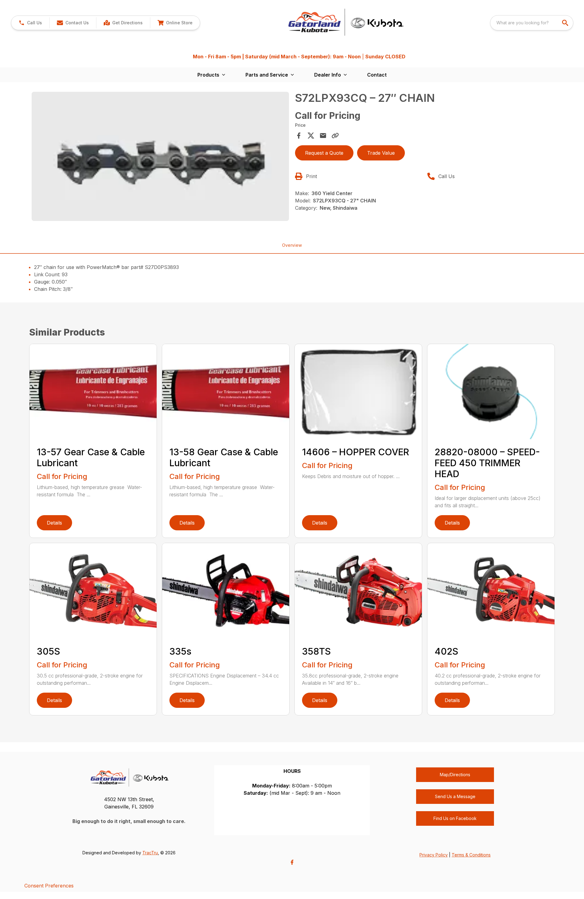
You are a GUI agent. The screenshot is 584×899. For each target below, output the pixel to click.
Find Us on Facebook (455, 818)
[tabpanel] (160, 157)
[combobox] (531, 22)
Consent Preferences (49, 886)
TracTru (150, 852)
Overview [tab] (292, 245)
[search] (565, 23)
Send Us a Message (455, 796)
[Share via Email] (323, 135)
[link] (123, 22)
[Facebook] (292, 862)
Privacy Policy (433, 854)
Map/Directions (455, 774)
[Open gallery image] (160, 156)
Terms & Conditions (471, 854)
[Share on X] (311, 135)
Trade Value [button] (381, 153)
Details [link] (54, 523)
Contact (377, 75)
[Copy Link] (335, 135)
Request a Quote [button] (324, 153)
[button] (30, 22)
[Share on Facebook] (298, 135)
